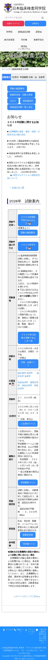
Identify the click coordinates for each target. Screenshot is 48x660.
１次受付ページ (28, 423)
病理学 (30, 373)
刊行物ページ (29, 544)
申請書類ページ (28, 482)
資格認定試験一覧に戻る (21, 107)
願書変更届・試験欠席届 (21, 95)
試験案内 (6, 77)
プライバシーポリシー (31, 632)
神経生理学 (27, 385)
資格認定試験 (24, 32)
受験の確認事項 (17, 88)
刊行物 (24, 39)
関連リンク (20, 631)
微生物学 (22, 373)
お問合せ (35, 23)
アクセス (9, 630)
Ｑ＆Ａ (13, 101)
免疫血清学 (23, 382)
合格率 (42, 77)
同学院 (9, 32)
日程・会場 (33, 78)
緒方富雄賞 (9, 39)
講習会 (39, 32)
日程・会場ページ (28, 364)
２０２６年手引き (28, 246)
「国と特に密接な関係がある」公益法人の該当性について (42, 636)
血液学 (28, 376)
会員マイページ (13, 23)
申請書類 (24, 77)
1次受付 (15, 77)
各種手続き (39, 39)
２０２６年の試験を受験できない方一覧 (28, 337)
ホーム (5, 69)
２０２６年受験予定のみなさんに (28, 220)
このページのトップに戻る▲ (26, 596)
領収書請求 (28, 101)
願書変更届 (28, 535)
